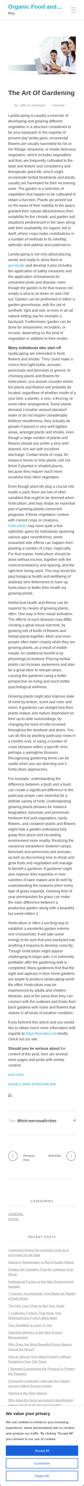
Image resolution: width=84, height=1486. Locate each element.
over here (16, 1075)
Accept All (42, 1451)
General (58, 105)
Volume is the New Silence (27, 1393)
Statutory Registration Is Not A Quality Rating (41, 1262)
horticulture (17, 526)
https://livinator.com (41, 1033)
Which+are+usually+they (36, 1120)
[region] (42, 1446)
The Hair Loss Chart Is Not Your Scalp (36, 1306)
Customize (42, 1463)
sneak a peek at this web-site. (32, 1084)
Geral (13, 1219)
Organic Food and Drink (40, 7)
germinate (16, 265)
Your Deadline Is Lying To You (30, 1325)
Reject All (42, 1476)
